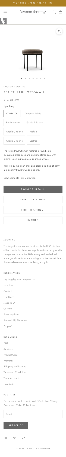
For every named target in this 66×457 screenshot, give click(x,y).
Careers (8, 308)
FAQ (6, 343)
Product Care (10, 355)
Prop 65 (8, 326)
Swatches (8, 349)
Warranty (8, 360)
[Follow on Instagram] (5, 438)
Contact (7, 291)
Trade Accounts (12, 378)
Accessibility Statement (15, 320)
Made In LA (9, 302)
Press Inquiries (11, 314)
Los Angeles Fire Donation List (19, 279)
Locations (8, 285)
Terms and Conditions (15, 372)
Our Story (9, 297)
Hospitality (9, 384)
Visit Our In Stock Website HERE (33, 3)
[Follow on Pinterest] (14, 438)
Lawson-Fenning (14, 86)
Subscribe (16, 425)
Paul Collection (27, 178)
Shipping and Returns (15, 366)
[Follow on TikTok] (23, 438)
